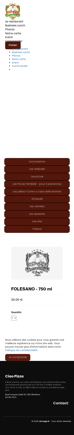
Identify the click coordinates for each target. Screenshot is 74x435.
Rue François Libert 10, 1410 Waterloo (22, 394)
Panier (13, 45)
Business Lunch (15, 25)
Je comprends (18, 357)
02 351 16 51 (10, 397)
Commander (20, 66)
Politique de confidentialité (21, 350)
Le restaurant (14, 21)
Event (9, 37)
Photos (10, 29)
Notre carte (13, 33)
